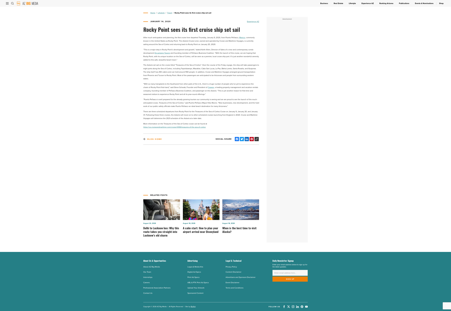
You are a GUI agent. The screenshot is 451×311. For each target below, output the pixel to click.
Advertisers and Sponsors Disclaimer (240, 277)
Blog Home (154, 139)
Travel (169, 13)
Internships (147, 277)
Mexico (242, 37)
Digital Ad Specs (194, 272)
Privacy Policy (231, 266)
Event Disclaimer (232, 282)
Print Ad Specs (193, 277)
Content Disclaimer (233, 272)
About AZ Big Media (151, 266)
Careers (146, 282)
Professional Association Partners (156, 287)
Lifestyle (161, 13)
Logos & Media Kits (195, 266)
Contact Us (147, 293)
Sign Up (290, 279)
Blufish (193, 306)
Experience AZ (253, 21)
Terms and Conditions (234, 287)
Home (152, 13)
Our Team (147, 272)
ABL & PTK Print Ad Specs (198, 282)
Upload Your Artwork (195, 287)
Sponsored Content (195, 293)
